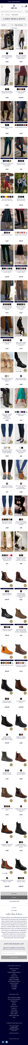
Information (14, 994)
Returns (14, 970)
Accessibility (14, 986)
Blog (14, 1017)
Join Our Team (14, 1006)
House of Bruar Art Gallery (14, 997)
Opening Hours (14, 1001)
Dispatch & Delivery (14, 968)
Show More (14, 893)
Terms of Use (14, 976)
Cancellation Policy (14, 977)
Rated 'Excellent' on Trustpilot (14, 1)
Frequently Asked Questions (14, 972)
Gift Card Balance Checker (14, 981)
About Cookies (14, 1013)
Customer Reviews (14, 983)
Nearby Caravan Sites (14, 1015)
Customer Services (14, 965)
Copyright (14, 988)
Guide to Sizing (14, 1012)
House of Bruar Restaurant (14, 999)
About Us (14, 1004)
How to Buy (14, 1010)
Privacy (14, 974)
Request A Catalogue (14, 979)
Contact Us (14, 1008)
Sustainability (14, 985)
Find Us (14, 1002)
